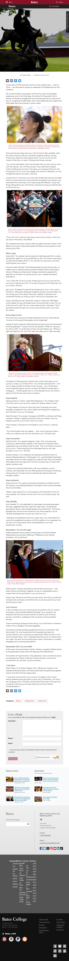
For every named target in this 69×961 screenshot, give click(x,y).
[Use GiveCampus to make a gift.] (24, 939)
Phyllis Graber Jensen (21, 899)
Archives (32, 861)
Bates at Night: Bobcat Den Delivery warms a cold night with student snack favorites (22, 779)
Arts (14, 866)
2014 (34, 896)
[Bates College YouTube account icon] (64, 951)
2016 (34, 890)
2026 (34, 863)
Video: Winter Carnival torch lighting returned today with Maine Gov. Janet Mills (22, 798)
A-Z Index (59, 919)
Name (11, 738)
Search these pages (13, 820)
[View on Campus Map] (41, 819)
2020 (34, 879)
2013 (34, 898)
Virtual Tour (60, 930)
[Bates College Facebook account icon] (55, 946)
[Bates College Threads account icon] (64, 946)
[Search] (28, 824)
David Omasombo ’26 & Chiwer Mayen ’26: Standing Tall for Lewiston (51, 789)
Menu (10, 2)
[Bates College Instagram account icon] (60, 951)
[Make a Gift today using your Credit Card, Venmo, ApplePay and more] (4, 939)
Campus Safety (43, 919)
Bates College (14, 919)
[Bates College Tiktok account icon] (55, 951)
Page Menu (55, 6)
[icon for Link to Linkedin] (58, 848)
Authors (19, 861)
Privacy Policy (60, 922)
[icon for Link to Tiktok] (61, 848)
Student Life (42, 701)
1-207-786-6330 (45, 835)
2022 (34, 874)
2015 (34, 893)
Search (61, 2)
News (12, 6)
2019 (34, 882)
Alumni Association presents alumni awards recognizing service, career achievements (51, 779)
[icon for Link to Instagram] (51, 848)
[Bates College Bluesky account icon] (60, 946)
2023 (34, 871)
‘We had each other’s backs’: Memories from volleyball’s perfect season (22, 789)
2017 (34, 887)
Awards (15, 886)
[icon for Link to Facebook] (41, 848)
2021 (34, 877)
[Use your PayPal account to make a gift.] (18, 939)
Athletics (15, 884)
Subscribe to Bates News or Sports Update (29, 897)
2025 (34, 866)
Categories (13, 861)
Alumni (18, 701)
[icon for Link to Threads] (48, 848)
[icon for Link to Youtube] (54, 848)
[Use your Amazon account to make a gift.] (11, 939)
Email (10, 743)
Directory (42, 925)
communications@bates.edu (50, 843)
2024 (34, 869)
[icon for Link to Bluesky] (44, 848)
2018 (34, 885)
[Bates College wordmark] (34, 2)
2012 (34, 901)
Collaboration (29, 701)
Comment (12, 721)
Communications (44, 922)
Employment (43, 927)
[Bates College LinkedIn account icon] (55, 955)
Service (15, 881)
